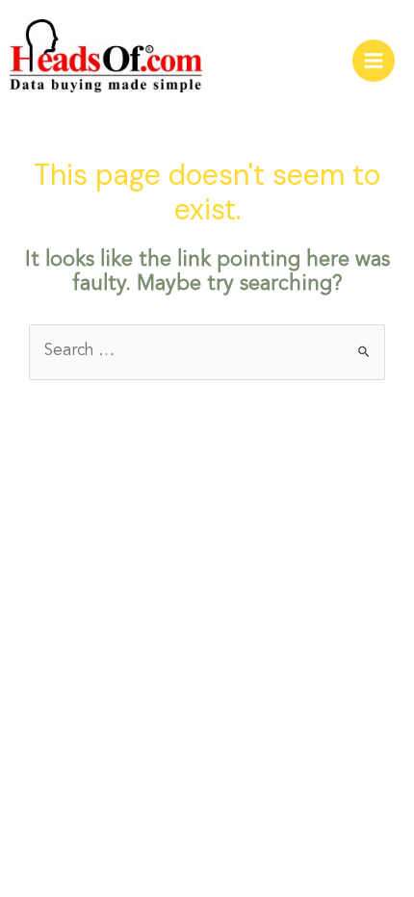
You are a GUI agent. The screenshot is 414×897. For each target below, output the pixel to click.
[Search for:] (207, 351)
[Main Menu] (373, 60)
